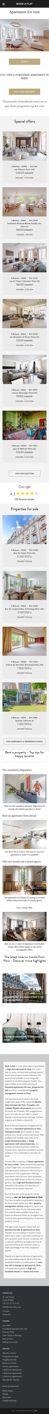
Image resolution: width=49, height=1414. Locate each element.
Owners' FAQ (8, 1332)
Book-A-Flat (24, 4)
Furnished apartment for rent (14, 1328)
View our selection (24, 473)
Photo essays (7, 1390)
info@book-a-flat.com (11, 1307)
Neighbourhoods (9, 1359)
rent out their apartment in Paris (28, 1197)
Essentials (6, 1397)
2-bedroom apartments (12, 1373)
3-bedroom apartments (12, 1376)
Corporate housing (10, 1356)
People (5, 1394)
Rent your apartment (24, 91)
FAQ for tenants (9, 1353)
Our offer (6, 1325)
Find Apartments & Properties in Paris (24, 741)
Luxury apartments (10, 1366)
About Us (6, 1314)
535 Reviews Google (24, 499)
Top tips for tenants (10, 1379)
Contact (5, 1311)
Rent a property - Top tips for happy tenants (24, 754)
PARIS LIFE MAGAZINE (10, 1386)
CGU (35, 1411)
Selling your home (10, 1342)
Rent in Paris (7, 1338)
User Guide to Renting (11, 1335)
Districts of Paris (9, 1363)
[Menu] (4, 3)
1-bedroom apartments (12, 1369)
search (24, 61)
